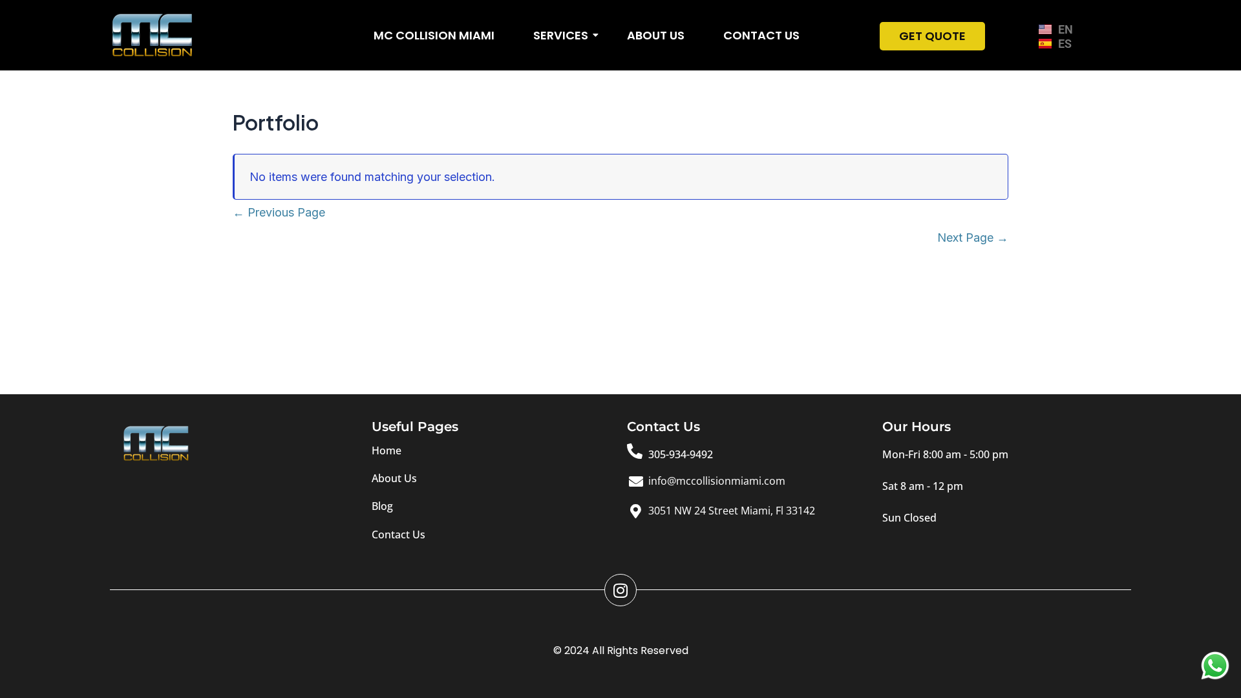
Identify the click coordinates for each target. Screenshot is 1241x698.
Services (560, 35)
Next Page (972, 237)
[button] (945, 454)
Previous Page (279, 212)
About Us (655, 35)
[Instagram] (620, 590)
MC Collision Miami (434, 35)
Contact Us (761, 35)
